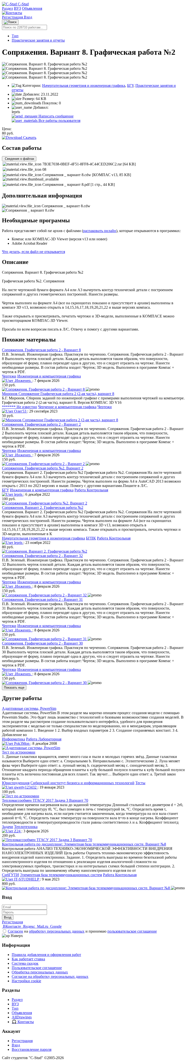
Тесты (140, 783)
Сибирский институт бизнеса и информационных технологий (82, 783)
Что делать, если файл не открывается (33, 252)
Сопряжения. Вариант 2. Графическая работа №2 (42, 507)
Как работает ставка (28, 959)
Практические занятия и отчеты (38, 40)
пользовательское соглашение (132, 931)
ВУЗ (17, 8)
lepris (18, 494)
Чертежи (9, 376)
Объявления (32, 8)
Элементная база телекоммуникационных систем (61, 875)
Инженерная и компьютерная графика (49, 376)
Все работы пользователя (58, 120)
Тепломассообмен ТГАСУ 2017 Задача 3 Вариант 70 (45, 800)
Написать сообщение (55, 116)
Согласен (15, 931)
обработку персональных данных (56, 931)
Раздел (7, 8)
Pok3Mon (21, 743)
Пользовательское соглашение (37, 968)
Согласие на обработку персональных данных (50, 976)
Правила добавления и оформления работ (46, 955)
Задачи (7, 827)
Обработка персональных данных (40, 972)
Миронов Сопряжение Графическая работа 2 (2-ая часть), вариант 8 (58, 394)
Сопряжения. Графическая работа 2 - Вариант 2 (41, 424)
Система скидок (25, 963)
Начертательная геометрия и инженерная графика (83, 85)
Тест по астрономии (18, 752)
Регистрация (13, 17)
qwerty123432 (25, 787)
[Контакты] (12, 13)
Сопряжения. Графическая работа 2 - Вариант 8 (41, 350)
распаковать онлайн (99, 231)
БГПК (91, 538)
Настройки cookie (26, 981)
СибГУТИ (10, 875)
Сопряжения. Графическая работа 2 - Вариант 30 (42, 643)
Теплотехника (25, 827)
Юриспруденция (15, 783)
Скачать (29, 137)
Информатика (13, 739)
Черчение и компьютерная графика (67, 407)
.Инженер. (22, 380)
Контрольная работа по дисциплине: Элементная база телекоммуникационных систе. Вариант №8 (84, 844)
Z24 (17, 831)
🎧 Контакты (23, 1022)
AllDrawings (22, 1017)
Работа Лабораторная (43, 739)
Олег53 (20, 411)
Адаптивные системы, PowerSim (29, 708)
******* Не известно (19, 407)
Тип (15, 36)
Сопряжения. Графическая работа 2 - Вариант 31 (42, 599)
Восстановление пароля (31, 1049)
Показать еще (14, 687)
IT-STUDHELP (26, 879)
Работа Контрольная (91, 490)
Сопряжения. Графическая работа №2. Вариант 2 (42, 468)
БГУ (130, 85)
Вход (28, 17)
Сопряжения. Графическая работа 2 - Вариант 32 (42, 556)
